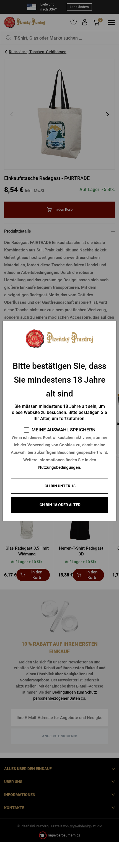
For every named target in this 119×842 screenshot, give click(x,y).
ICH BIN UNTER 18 (59, 486)
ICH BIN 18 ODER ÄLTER (59, 505)
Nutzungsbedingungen (59, 467)
